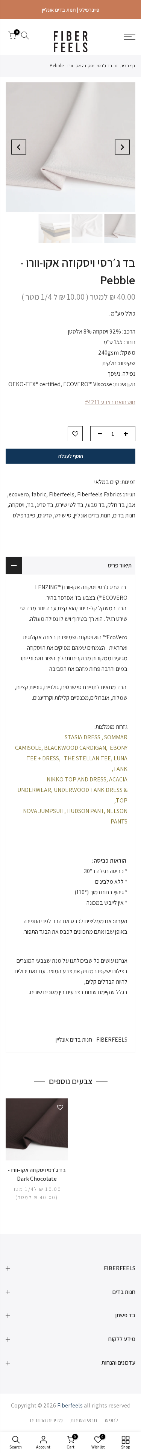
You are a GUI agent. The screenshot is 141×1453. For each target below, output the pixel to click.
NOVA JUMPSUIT (43, 811)
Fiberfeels (61, 494)
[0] (12, 36)
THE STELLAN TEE (87, 758)
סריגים (45, 515)
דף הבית (127, 65)
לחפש (111, 1420)
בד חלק (116, 505)
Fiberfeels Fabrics (99, 494)
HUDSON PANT (85, 811)
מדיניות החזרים (46, 1420)
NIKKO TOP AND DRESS (76, 779)
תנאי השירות (83, 1420)
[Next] (18, 147)
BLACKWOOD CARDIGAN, (76, 748)
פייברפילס (24, 515)
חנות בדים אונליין (92, 515)
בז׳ (30, 505)
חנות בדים (124, 515)
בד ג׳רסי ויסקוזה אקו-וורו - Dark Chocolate (37, 1174)
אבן (131, 505)
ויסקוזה (16, 505)
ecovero (19, 494)
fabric (39, 494)
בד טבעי (95, 505)
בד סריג (44, 505)
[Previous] (122, 147)
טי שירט (63, 515)
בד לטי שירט (69, 505)
